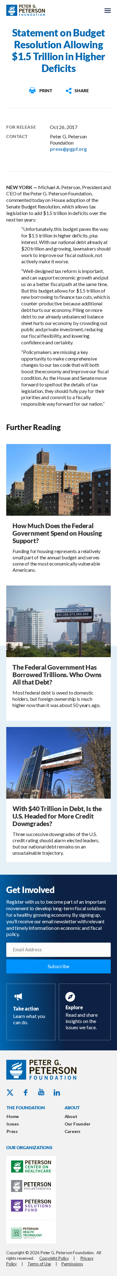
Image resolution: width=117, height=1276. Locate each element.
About (71, 1116)
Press (12, 1131)
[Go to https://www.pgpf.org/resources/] (86, 1011)
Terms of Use (39, 1263)
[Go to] (40, 91)
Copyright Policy (54, 1258)
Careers (73, 1131)
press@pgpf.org (68, 149)
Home (13, 1116)
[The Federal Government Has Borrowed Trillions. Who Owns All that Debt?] (58, 620)
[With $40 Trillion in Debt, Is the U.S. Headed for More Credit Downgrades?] (58, 762)
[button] (77, 91)
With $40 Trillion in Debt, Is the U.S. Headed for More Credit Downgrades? (57, 816)
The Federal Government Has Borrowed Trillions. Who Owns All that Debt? (56, 674)
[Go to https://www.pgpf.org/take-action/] (32, 1009)
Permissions (72, 1263)
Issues (13, 1123)
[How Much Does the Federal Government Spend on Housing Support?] (58, 479)
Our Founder (77, 1123)
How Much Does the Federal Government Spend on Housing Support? (57, 533)
